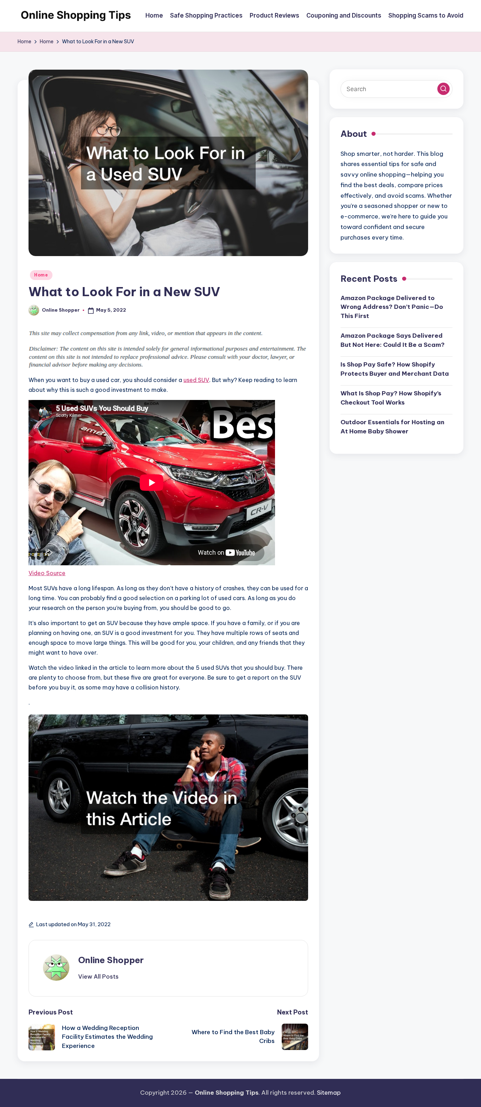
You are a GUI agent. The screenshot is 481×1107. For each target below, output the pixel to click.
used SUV (196, 379)
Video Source (47, 573)
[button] (98, 976)
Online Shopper (111, 960)
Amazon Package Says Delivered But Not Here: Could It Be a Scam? (393, 340)
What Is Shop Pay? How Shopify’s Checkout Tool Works (391, 397)
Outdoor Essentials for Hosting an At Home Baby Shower (392, 426)
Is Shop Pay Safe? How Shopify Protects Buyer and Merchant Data (395, 369)
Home (41, 275)
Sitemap (329, 1092)
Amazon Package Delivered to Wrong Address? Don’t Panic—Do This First (392, 306)
